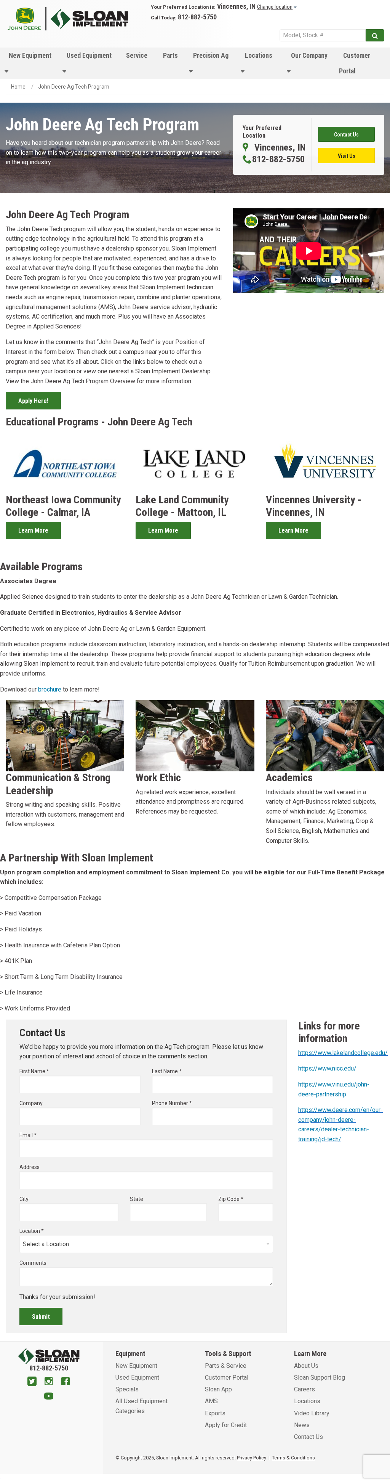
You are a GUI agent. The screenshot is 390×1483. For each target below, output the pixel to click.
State (136, 1199)
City (24, 1199)
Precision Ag (211, 55)
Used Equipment (89, 55)
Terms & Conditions (293, 1458)
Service (136, 55)
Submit (41, 1316)
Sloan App (218, 1389)
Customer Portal (354, 63)
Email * (28, 1135)
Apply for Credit (226, 1425)
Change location (274, 7)
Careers (304, 1389)
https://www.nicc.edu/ (327, 1068)
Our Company (309, 55)
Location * (31, 1231)
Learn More (33, 530)
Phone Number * (172, 1103)
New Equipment (30, 55)
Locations (258, 55)
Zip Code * (230, 1199)
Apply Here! (33, 400)
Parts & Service (225, 1365)
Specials (127, 1389)
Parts (170, 55)
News (302, 1425)
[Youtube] (48, 1397)
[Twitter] (32, 1382)
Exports (215, 1413)
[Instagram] (48, 1382)
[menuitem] (29, 63)
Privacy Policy (251, 1458)
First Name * (34, 1071)
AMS (211, 1401)
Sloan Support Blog (319, 1377)
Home (18, 87)
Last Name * (167, 1071)
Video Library (311, 1413)
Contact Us (308, 1436)
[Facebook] (65, 1382)
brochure (49, 689)
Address (29, 1167)
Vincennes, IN (236, 6)
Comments (32, 1263)
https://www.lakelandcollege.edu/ (343, 1052)
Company (31, 1103)
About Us (306, 1365)
